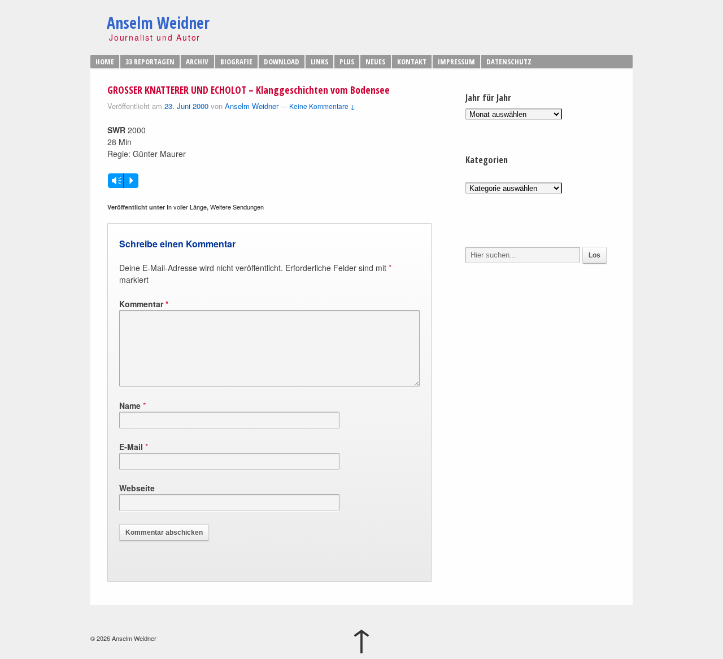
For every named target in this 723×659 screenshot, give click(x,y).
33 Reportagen (150, 61)
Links (319, 61)
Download (281, 61)
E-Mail (131, 446)
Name (130, 405)
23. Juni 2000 (186, 106)
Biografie (236, 61)
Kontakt (411, 61)
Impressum (456, 61)
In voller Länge (187, 206)
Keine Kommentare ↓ (322, 106)
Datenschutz (509, 61)
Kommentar (143, 303)
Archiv (197, 61)
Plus (346, 61)
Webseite (137, 488)
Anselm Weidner (158, 22)
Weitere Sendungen (237, 206)
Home (104, 61)
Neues (375, 61)
